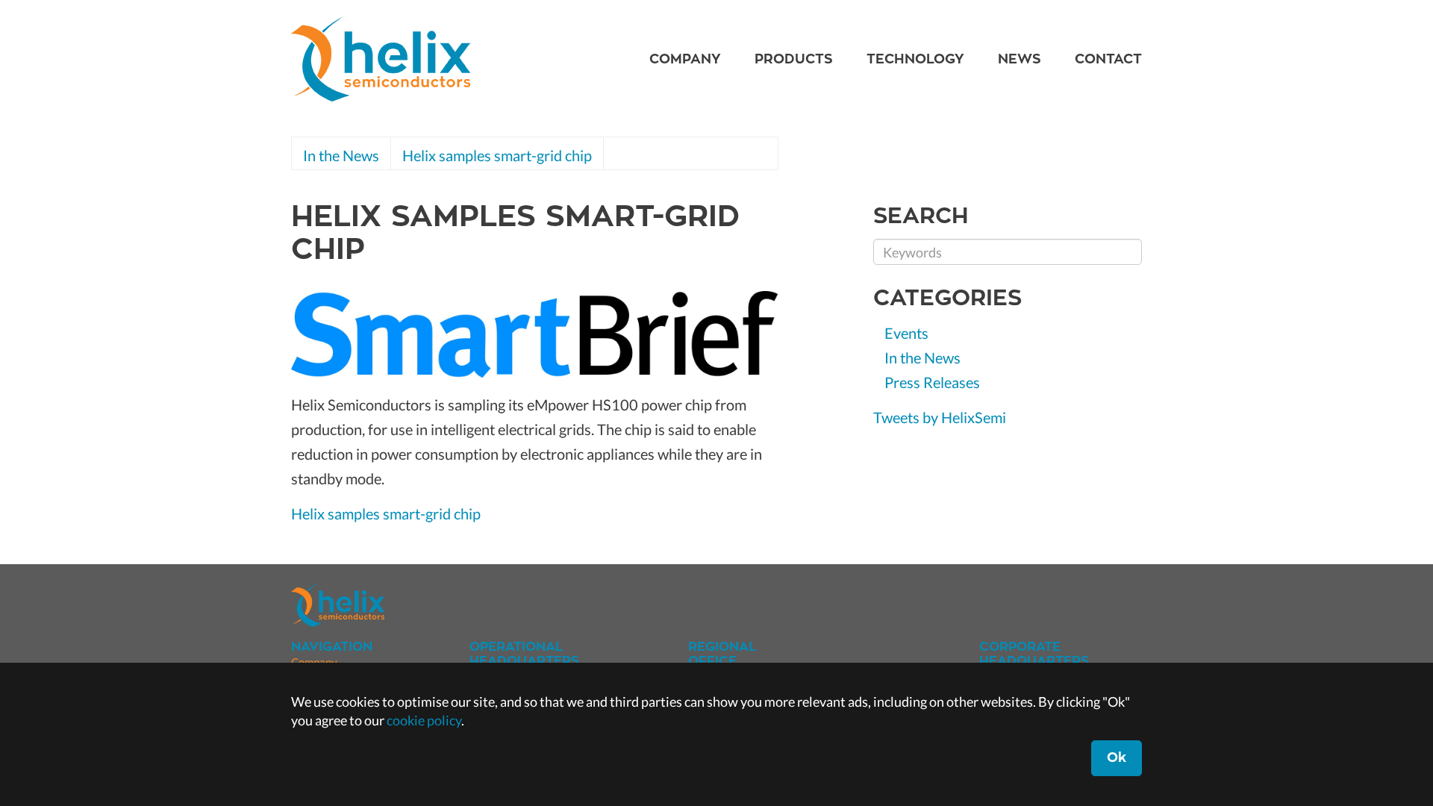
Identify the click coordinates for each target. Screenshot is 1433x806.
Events (906, 333)
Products (794, 59)
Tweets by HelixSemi (939, 417)
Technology (915, 59)
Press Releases (932, 382)
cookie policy (424, 720)
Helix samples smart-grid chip (497, 155)
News (1019, 59)
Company (685, 59)
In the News (341, 155)
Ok (1116, 757)
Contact (1108, 59)
